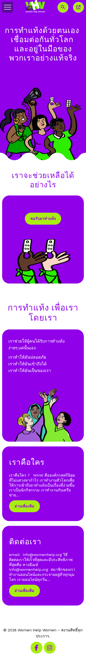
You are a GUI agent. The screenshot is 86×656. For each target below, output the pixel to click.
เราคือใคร (26, 462)
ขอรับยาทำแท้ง (43, 218)
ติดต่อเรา (25, 541)
